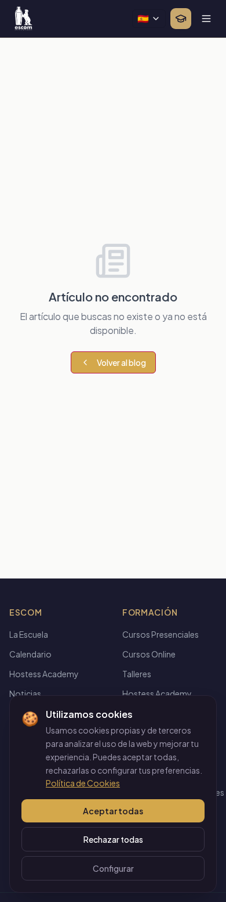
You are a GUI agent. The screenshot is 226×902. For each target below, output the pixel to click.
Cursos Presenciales (160, 634)
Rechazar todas (113, 839)
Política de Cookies (83, 783)
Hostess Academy (44, 674)
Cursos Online (149, 654)
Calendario (30, 654)
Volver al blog (121, 362)
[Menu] (206, 18)
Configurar (113, 868)
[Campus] (180, 18)
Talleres (136, 674)
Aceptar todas (113, 811)
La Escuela (28, 634)
